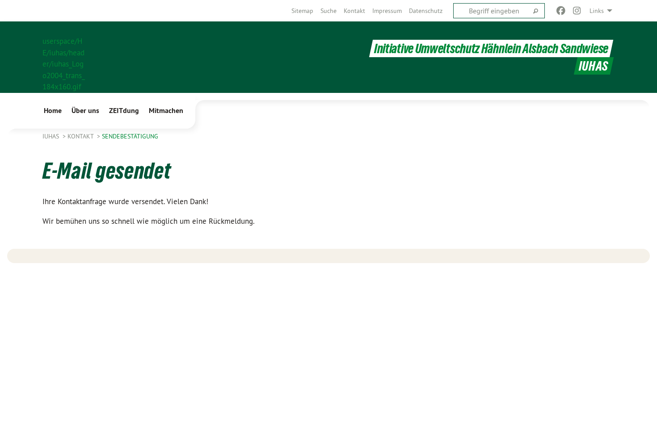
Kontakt (354, 11)
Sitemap (302, 11)
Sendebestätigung (130, 136)
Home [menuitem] (53, 110)
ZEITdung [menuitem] (124, 110)
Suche (328, 11)
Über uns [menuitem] (85, 110)
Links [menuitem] (597, 11)
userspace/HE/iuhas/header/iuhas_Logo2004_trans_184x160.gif (63, 57)
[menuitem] (302, 10)
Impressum (387, 11)
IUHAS (51, 136)
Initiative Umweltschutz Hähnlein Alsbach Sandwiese (491, 48)
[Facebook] (560, 10)
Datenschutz (425, 11)
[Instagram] (577, 10)
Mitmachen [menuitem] (166, 110)
